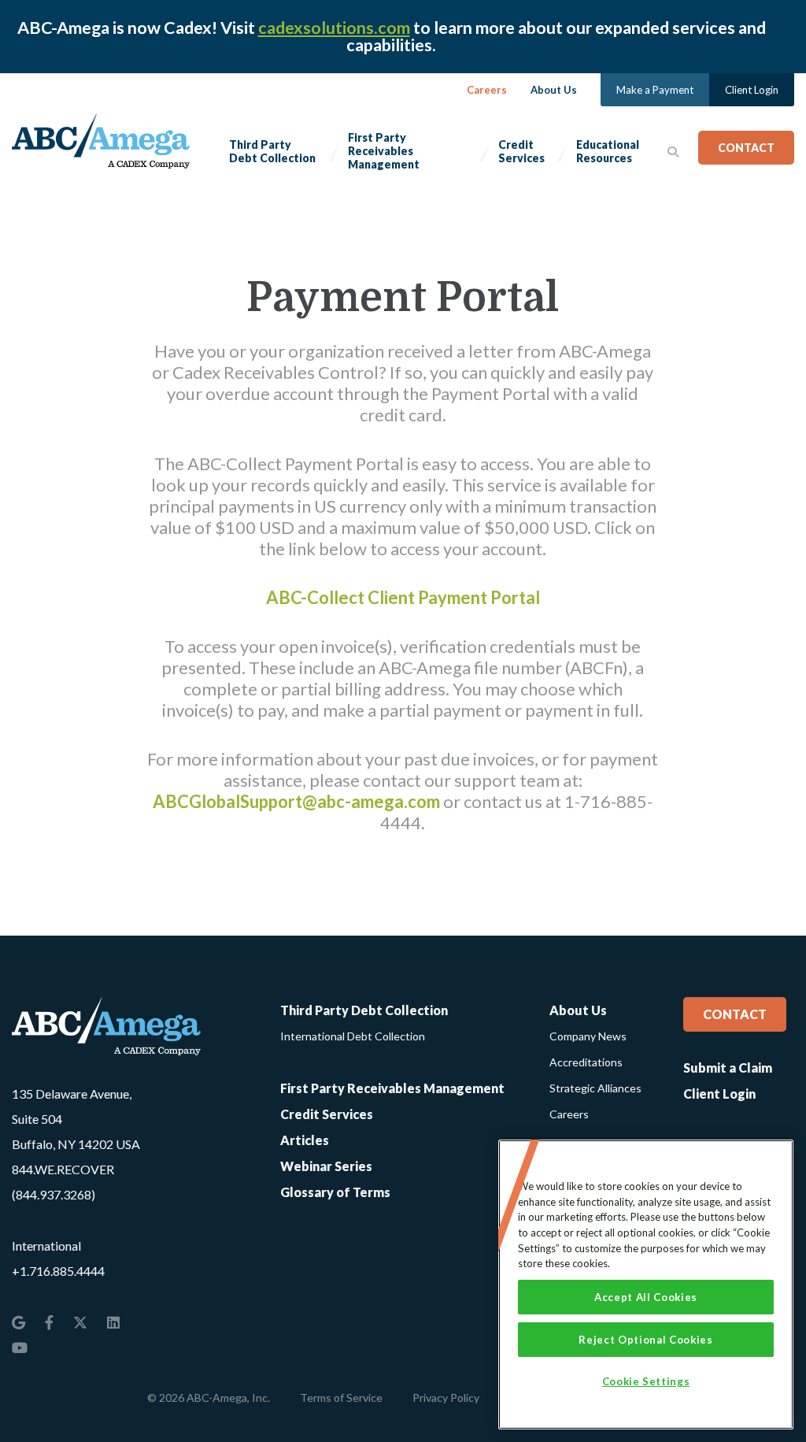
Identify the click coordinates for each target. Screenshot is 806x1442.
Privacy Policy (445, 1397)
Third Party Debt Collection (272, 151)
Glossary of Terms (335, 1191)
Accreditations (586, 1062)
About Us (554, 89)
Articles (304, 1139)
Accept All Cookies (645, 1297)
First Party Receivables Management (384, 151)
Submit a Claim (727, 1067)
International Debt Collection (352, 1036)
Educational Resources (607, 151)
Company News (588, 1036)
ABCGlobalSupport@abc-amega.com (296, 801)
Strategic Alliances (595, 1088)
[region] (645, 1284)
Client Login (751, 89)
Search (672, 151)
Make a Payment (654, 89)
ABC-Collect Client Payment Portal (403, 597)
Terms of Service (341, 1397)
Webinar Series (326, 1165)
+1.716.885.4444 (58, 1270)
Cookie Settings (646, 1381)
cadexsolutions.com (334, 27)
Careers (487, 89)
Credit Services (521, 151)
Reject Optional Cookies (645, 1339)
